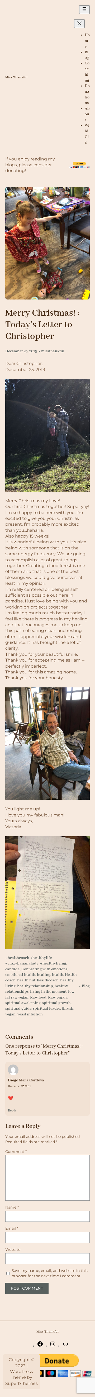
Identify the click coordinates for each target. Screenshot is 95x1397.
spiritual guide (18, 1008)
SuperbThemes (21, 1383)
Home (87, 41)
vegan (10, 1014)
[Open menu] (84, 9)
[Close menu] (79, 23)
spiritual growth (56, 1003)
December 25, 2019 (19, 1086)
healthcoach (48, 980)
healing (43, 974)
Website (12, 1249)
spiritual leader (46, 1008)
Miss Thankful (16, 77)
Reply (12, 1110)
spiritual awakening (23, 1003)
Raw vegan (57, 997)
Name (12, 1207)
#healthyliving (53, 963)
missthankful (52, 351)
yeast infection (30, 1014)
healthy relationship (35, 986)
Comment (16, 1151)
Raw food (38, 997)
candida (12, 969)
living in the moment (48, 991)
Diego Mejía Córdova (26, 1080)
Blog (86, 986)
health (57, 974)
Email (11, 1228)
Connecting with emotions (44, 969)
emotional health (20, 974)
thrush (67, 1008)
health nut (26, 980)
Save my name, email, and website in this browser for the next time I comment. (50, 1273)
